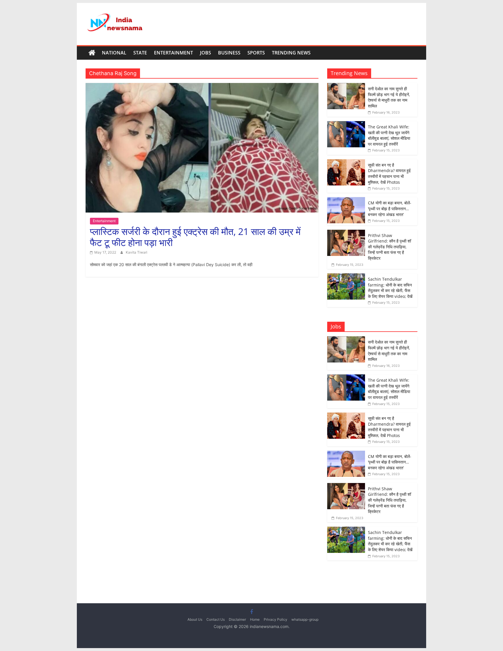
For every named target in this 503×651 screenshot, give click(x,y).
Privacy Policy (275, 619)
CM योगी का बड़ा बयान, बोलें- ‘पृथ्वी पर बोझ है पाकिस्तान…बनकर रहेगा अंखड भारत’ (389, 208)
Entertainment (173, 52)
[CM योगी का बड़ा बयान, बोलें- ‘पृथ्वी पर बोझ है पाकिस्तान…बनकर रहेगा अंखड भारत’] (346, 200)
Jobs (205, 52)
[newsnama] (92, 53)
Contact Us (215, 619)
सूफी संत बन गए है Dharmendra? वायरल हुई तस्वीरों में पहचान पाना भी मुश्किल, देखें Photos (389, 173)
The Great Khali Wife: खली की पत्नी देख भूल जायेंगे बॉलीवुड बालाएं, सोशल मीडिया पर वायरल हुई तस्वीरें (389, 135)
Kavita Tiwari (136, 252)
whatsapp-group (304, 619)
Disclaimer (237, 619)
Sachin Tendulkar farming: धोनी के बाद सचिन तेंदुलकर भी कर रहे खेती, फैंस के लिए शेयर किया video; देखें (390, 287)
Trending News (291, 52)
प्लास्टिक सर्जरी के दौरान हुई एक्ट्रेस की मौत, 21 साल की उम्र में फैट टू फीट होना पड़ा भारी (195, 237)
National (114, 52)
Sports (256, 52)
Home (255, 619)
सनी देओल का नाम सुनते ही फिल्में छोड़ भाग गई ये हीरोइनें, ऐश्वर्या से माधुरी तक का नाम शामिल (389, 97)
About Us (194, 619)
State (140, 52)
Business (229, 52)
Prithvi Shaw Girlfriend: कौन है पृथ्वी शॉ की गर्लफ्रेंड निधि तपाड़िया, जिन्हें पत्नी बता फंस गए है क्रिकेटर (389, 247)
